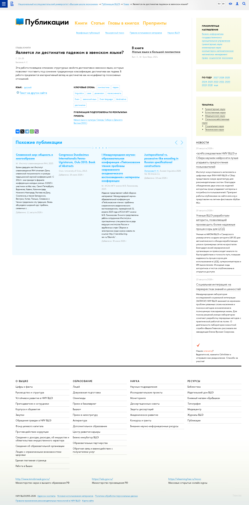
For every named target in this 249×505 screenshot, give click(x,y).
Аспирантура (80, 420)
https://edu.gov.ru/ (102, 479)
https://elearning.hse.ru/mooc (184, 479)
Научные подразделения (143, 386)
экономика (227, 57)
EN (223, 4)
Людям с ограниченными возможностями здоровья (38, 453)
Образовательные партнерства (90, 443)
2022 (216, 81)
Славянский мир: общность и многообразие (34, 156)
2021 (221, 81)
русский (28, 87)
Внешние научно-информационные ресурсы (154, 426)
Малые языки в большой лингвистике (156, 52)
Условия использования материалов (75, 495)
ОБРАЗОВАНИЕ (82, 381)
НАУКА (135, 381)
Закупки (20, 414)
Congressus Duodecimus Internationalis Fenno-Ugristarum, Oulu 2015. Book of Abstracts (77, 160)
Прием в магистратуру (85, 414)
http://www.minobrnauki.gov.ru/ (33, 479)
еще (216, 85)
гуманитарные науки (212, 44)
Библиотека (194, 386)
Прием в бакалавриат (84, 403)
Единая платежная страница (31, 460)
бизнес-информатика (212, 33)
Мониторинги (138, 398)
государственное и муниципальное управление (216, 39)
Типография (194, 403)
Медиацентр (194, 409)
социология (215, 57)
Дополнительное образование (90, 426)
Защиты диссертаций (141, 409)
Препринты (155, 23)
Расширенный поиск (114, 33)
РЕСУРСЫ (194, 381)
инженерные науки (211, 47)
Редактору (237, 495)
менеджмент (221, 54)
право (205, 57)
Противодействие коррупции (32, 431)
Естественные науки (215, 112)
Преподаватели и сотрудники (32, 403)
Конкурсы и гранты (140, 420)
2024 (204, 81)
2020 (227, 81)
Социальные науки (214, 126)
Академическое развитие (144, 414)
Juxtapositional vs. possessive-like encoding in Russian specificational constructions (161, 160)
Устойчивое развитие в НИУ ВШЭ (34, 398)
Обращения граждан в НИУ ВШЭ (33, 420)
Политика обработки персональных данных (116, 495)
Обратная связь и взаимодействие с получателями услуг (93, 450)
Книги (81, 23)
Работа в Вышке (24, 466)
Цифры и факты (24, 386)
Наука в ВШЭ (174, 33)
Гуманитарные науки (215, 108)
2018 (210, 85)
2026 (221, 77)
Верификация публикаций (88, 33)
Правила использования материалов (146, 33)
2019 (204, 85)
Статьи (98, 23)
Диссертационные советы (145, 403)
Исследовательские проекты (146, 392)
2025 (227, 77)
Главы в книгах (123, 23)
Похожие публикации (39, 142)
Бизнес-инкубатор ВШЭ (86, 437)
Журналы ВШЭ (195, 414)
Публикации (47, 22)
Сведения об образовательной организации (40, 446)
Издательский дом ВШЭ (201, 392)
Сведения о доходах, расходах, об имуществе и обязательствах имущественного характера (42, 439)
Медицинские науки (215, 115)
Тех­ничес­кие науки (214, 129)
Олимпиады (79, 398)
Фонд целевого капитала (29, 426)
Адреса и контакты (46, 495)
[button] (92, 148)
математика (208, 54)
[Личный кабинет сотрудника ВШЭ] (237, 4)
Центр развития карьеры (86, 431)
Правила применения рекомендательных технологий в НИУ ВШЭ (48, 500)
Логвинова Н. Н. (151, 171)
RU (219, 4)
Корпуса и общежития (28, 409)
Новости (202, 142)
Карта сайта (88, 500)
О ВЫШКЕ (22, 381)
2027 (216, 77)
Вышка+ (77, 409)
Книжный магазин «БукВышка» (204, 398)
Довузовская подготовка (87, 392)
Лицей (76, 386)
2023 (210, 81)
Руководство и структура (30, 392)
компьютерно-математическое (218, 50)
